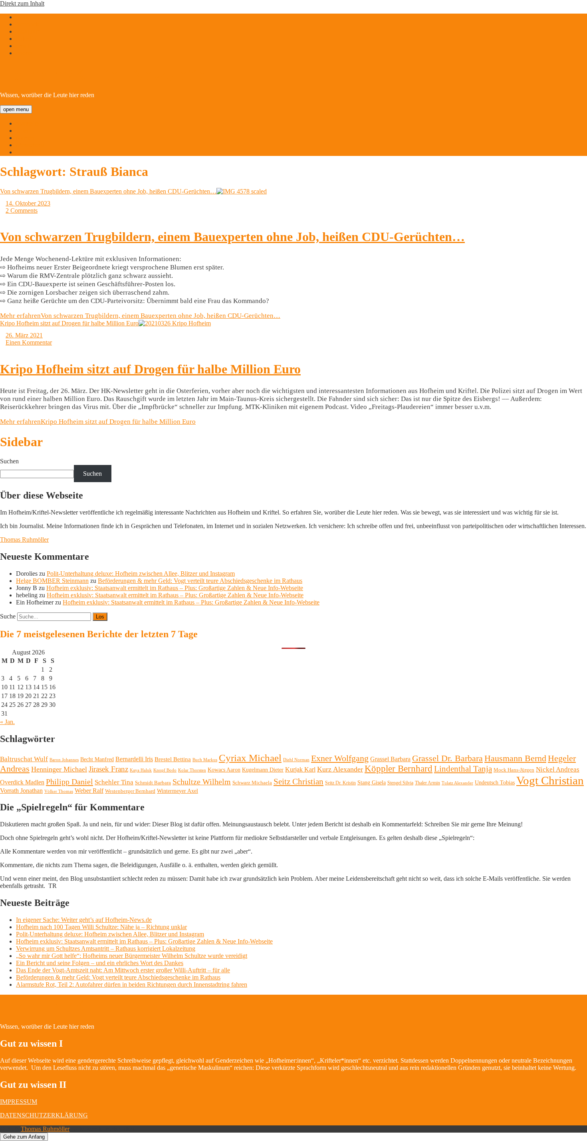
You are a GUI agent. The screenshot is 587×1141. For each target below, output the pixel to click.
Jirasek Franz (108, 769)
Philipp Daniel (69, 781)
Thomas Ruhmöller (24, 539)
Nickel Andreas (557, 769)
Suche (8, 616)
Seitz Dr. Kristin (340, 783)
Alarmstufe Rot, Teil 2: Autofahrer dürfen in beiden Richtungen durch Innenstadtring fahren (131, 984)
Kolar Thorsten (192, 770)
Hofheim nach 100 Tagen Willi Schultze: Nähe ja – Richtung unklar (101, 927)
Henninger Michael (59, 769)
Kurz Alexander (340, 769)
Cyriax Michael (250, 757)
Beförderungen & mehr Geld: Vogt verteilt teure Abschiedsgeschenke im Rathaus (200, 580)
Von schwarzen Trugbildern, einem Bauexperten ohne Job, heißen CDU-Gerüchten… (108, 191)
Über (22, 130)
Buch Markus (204, 759)
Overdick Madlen (22, 782)
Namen (25, 137)
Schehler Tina (114, 782)
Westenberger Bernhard (130, 791)
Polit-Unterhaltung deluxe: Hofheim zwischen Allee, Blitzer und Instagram (141, 573)
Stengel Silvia (400, 783)
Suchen (9, 461)
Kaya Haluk (141, 770)
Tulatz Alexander (457, 782)
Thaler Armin (427, 783)
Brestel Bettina (173, 759)
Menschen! (30, 145)
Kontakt (26, 152)
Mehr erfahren (140, 315)
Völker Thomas (58, 791)
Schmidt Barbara (153, 783)
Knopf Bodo (164, 770)
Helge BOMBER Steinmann (52, 580)
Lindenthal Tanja (463, 769)
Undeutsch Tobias (495, 783)
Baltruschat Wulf (24, 759)
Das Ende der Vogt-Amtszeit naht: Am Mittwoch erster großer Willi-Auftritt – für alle (123, 970)
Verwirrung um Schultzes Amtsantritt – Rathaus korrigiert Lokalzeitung (105, 948)
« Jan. (7, 721)
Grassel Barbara (390, 759)
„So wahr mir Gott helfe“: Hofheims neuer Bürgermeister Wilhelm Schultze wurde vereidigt (131, 955)
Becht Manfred (97, 759)
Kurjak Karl (300, 769)
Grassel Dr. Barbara (447, 758)
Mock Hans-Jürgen (514, 770)
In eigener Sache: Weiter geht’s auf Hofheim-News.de (84, 919)
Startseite (27, 123)
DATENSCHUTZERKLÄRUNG (44, 1115)
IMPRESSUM (18, 1101)
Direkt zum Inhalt (22, 3)
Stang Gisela (371, 782)
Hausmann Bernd (515, 758)
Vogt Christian (550, 780)
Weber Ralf (89, 790)
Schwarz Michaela (252, 783)
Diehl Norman (296, 759)
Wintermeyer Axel (177, 791)
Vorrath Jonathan (21, 790)
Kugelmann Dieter (263, 770)
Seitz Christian (298, 781)
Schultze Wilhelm (202, 782)
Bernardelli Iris (134, 759)
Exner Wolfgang (340, 758)
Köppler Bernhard (398, 769)
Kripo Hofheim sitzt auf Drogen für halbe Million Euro (69, 323)
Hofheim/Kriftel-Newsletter (106, 74)
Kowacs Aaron (224, 769)
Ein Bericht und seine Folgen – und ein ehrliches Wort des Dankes (99, 962)
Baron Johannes (64, 759)
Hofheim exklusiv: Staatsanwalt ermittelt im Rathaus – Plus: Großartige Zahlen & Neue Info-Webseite (174, 587)
